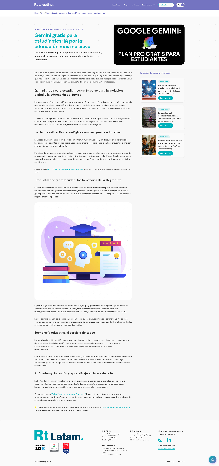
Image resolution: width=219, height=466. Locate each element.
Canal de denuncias (166, 449)
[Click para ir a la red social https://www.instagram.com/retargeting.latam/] (160, 440)
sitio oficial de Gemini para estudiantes (65, 169)
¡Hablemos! (166, 5)
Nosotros (116, 5)
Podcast (135, 5)
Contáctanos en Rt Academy (116, 407)
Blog (125, 5)
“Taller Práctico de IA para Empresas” (68, 394)
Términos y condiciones (175, 462)
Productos (147, 5)
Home (36, 13)
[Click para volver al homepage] (43, 4)
